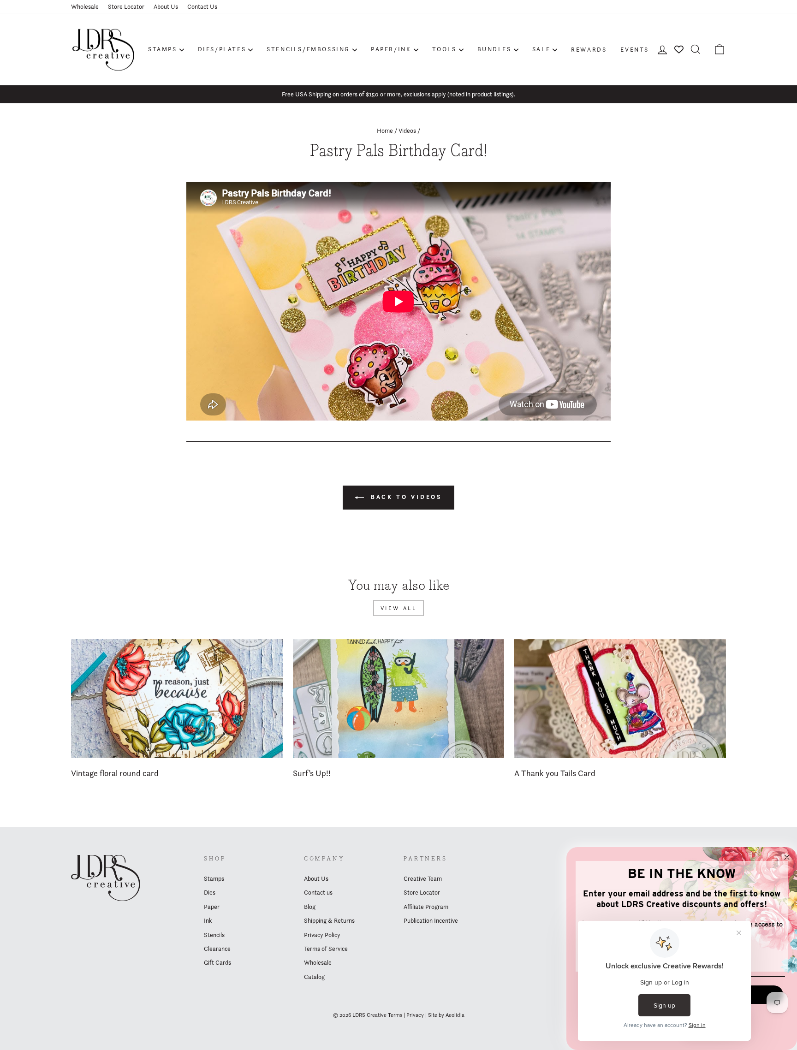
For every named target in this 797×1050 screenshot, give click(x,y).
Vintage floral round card (115, 773)
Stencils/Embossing (308, 49)
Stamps (162, 49)
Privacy (415, 1014)
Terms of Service (326, 948)
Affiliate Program (426, 906)
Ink (208, 920)
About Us (166, 6)
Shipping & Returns (329, 920)
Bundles (494, 49)
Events (634, 49)
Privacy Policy (322, 934)
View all (399, 608)
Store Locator (126, 6)
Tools (444, 49)
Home (385, 130)
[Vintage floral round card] (177, 698)
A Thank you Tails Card (554, 773)
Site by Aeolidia (446, 1014)
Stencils (214, 934)
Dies (209, 892)
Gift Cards (217, 962)
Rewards (589, 49)
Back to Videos (405, 497)
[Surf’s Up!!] (399, 698)
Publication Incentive (431, 920)
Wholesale (85, 6)
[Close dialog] (786, 857)
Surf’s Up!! (312, 773)
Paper (212, 906)
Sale (541, 49)
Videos (407, 130)
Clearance (217, 948)
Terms (395, 1014)
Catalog (314, 976)
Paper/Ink (391, 49)
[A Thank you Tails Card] (620, 698)
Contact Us (202, 6)
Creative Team (423, 878)
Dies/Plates (222, 49)
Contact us (318, 892)
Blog (309, 906)
